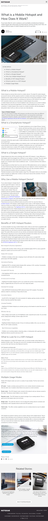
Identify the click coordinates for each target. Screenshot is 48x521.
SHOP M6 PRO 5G (7, 444)
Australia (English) (8, 516)
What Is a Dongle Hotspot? (13, 74)
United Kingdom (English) (24, 516)
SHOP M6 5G (6, 451)
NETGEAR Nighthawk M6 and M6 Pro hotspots (14, 118)
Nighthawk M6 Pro (20, 207)
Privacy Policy (18, 513)
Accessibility (38, 513)
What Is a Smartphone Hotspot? (15, 72)
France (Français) (32, 516)
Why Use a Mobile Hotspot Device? (16, 76)
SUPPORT (45, 510)
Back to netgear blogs (24, 502)
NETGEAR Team (9, 31)
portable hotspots (5, 203)
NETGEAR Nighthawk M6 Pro (10, 242)
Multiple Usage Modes (12, 83)
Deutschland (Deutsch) (15, 516)
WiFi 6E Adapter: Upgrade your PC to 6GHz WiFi (24, 489)
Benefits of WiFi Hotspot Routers (15, 79)
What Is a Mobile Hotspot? (13, 69)
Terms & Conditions (32, 513)
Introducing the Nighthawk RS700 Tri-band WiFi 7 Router (8, 493)
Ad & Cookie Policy (25, 513)
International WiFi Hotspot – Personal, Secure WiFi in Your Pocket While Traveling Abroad (40, 494)
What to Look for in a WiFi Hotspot (16, 81)
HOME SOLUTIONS (39, 510)
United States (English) (40, 516)
